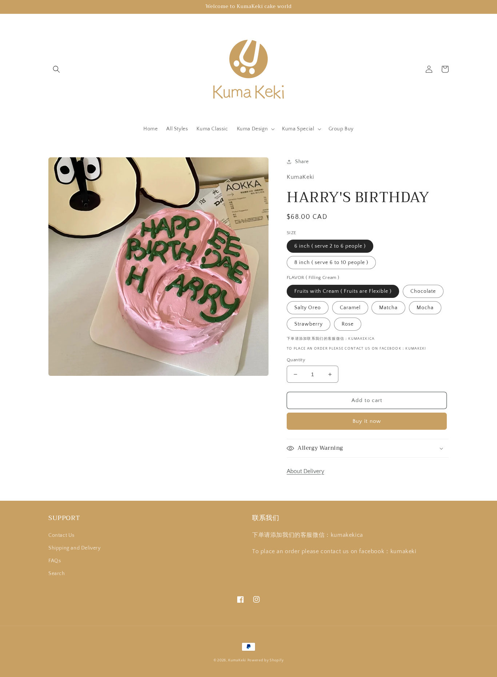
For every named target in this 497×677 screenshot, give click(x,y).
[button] (56, 69)
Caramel (350, 308)
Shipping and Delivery (74, 548)
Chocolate (423, 291)
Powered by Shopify (265, 660)
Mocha (425, 308)
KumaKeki (237, 660)
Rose (348, 324)
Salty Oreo (307, 308)
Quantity (296, 359)
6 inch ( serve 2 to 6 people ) (330, 246)
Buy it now (367, 421)
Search (56, 573)
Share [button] (302, 162)
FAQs (54, 561)
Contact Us (61, 535)
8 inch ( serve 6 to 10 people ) (331, 262)
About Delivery (305, 471)
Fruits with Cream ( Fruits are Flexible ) (342, 291)
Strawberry (308, 324)
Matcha (388, 308)
